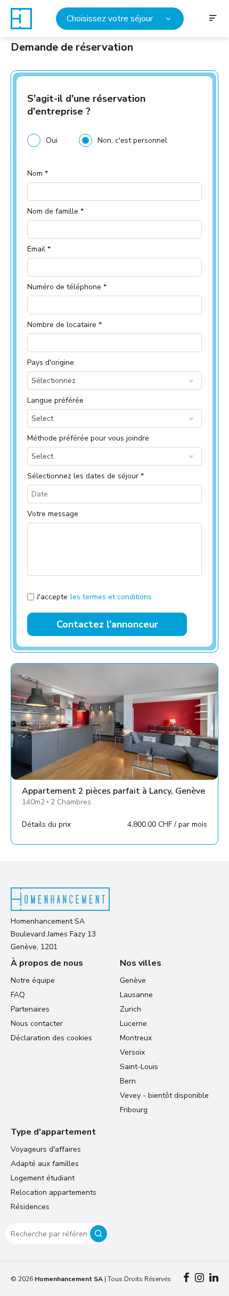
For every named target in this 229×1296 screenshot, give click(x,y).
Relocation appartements (53, 1192)
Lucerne (133, 1023)
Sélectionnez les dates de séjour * (85, 476)
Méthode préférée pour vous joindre (88, 438)
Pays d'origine (50, 362)
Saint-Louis (139, 1067)
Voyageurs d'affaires (46, 1149)
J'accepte (94, 597)
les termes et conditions (111, 597)
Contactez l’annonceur (107, 624)
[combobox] (114, 380)
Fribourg (134, 1110)
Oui (52, 140)
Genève (133, 980)
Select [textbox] (42, 418)
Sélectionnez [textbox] (53, 381)
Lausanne (136, 995)
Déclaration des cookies (51, 1038)
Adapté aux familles (45, 1164)
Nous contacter (37, 1023)
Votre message (52, 514)
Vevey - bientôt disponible (164, 1095)
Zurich (130, 1009)
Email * (39, 249)
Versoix (132, 1052)
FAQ (18, 995)
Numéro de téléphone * (67, 287)
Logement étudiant (43, 1178)
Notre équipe (33, 980)
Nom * (37, 173)
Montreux (136, 1038)
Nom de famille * (55, 211)
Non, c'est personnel (132, 140)
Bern (128, 1081)
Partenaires (30, 1009)
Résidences (30, 1207)
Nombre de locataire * (64, 325)
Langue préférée (55, 400)
